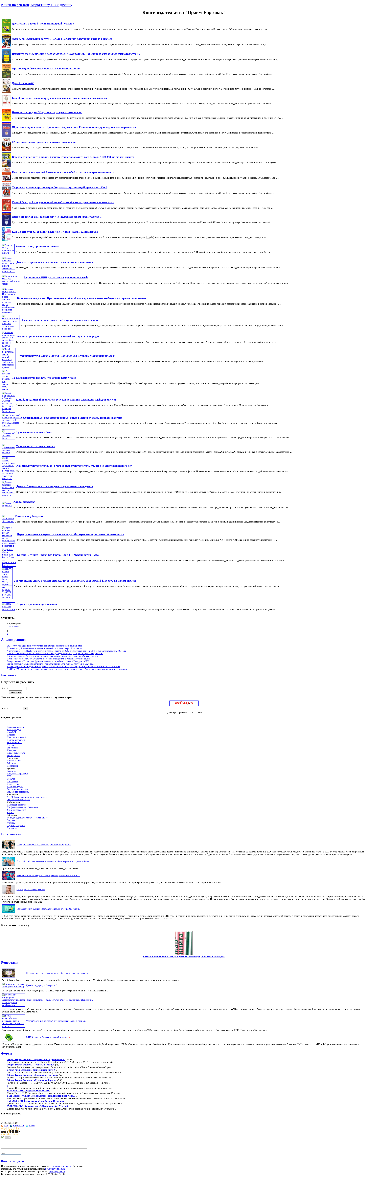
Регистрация (16, 1161)
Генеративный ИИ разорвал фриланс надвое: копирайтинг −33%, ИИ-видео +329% (48, 661)
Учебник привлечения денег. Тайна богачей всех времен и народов (57, 336)
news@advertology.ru (55, 1169)
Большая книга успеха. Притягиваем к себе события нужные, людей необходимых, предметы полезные (81, 298)
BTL (9, 776)
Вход (4, 1161)
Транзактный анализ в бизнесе (35, 432)
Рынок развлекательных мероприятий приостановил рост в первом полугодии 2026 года (50, 664)
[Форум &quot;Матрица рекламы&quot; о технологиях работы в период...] (13, 1026)
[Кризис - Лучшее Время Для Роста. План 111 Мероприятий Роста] (9, 565)
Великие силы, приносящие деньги (37, 246)
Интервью (12, 750)
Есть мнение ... (14, 742)
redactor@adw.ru (57, 1171)
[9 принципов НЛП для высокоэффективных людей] (12, 284)
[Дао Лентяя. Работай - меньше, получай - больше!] (6, 32)
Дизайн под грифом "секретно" (41, 985)
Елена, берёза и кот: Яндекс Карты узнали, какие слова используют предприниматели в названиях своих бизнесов (63, 666)
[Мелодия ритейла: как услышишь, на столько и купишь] (9, 849)
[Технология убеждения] (8, 521)
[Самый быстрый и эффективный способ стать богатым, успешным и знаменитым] (6, 210)
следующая (12, 626)
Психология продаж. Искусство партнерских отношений (47, 112)
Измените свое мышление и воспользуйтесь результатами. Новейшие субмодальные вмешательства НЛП (78, 53)
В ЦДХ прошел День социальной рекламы (47, 1037)
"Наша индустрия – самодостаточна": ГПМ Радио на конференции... (59, 1000)
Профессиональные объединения (23, 807)
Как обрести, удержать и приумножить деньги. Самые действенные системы (60, 98)
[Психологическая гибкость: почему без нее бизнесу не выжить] (9, 977)
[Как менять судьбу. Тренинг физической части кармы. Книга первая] (6, 240)
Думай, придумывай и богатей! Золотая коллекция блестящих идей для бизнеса (62, 38)
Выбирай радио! (15, 786)
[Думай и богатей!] (6, 92)
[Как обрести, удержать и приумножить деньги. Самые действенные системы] (6, 105)
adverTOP (11, 732)
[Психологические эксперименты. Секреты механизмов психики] (11, 329)
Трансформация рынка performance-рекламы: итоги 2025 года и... (48, 909)
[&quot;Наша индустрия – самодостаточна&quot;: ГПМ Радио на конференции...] (13, 1005)
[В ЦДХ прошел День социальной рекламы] (9, 1041)
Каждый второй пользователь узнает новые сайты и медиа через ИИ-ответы (44, 648)
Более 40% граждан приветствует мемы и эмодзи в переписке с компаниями (44, 645)
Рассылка (9, 675)
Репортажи (12, 747)
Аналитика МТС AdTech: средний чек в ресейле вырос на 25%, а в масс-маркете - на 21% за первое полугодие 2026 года (66, 651)
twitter (31, 1125)
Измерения (12, 766)
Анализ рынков (13, 639)
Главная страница (15, 727)
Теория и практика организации (36, 603)
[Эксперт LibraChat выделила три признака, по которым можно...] (9, 880)
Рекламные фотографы (18, 792)
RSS (6, 1125)
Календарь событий (16, 804)
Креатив (11, 779)
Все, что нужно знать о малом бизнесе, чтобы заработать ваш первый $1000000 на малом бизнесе (73, 156)
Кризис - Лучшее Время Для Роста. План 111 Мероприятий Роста (58, 554)
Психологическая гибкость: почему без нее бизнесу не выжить (57, 973)
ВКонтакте (18, 1125)
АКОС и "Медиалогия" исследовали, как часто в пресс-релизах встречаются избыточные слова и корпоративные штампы (67, 669)
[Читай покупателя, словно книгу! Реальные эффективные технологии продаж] (9, 367)
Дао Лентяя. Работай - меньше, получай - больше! (43, 23)
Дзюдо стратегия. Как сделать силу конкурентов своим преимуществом (56, 216)
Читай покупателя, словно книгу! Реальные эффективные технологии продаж (66, 355)
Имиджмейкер (14, 784)
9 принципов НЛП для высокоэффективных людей (56, 277)
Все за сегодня (14, 729)
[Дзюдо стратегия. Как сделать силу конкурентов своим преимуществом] (6, 225)
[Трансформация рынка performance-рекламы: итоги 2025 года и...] (9, 913)
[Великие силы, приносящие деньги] (8, 253)
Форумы (11, 823)
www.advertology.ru (62, 1166)
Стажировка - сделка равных (31, 889)
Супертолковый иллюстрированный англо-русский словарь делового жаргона (72, 417)
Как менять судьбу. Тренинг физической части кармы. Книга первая (55, 231)
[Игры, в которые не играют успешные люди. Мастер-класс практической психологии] (9, 546)
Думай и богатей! (23, 83)
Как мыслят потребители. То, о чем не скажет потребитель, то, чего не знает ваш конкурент (74, 465)
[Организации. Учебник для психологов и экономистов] (6, 77)
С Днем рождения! (16, 825)
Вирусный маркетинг (17, 773)
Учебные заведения (16, 810)
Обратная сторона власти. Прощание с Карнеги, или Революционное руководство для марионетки (74, 127)
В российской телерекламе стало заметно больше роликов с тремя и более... (54, 861)
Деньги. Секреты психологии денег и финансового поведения (54, 262)
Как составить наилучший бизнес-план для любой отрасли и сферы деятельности (63, 172)
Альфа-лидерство (24, 501)
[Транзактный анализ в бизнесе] (9, 438)
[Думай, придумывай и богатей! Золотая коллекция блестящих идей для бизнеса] (6, 47)
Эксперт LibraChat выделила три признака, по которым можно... (48, 875)
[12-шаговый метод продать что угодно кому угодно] (6, 150)
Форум (6, 1053)
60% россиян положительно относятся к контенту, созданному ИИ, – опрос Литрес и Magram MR (55, 653)
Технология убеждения (29, 516)
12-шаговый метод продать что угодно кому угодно (44, 141)
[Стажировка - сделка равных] (9, 894)
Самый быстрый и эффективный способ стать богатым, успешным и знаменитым (63, 202)
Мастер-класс (13, 755)
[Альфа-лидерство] (7, 505)
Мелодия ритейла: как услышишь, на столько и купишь (44, 844)
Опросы (11, 820)
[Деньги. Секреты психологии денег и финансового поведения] (9, 271)
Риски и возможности (17, 789)
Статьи (10, 745)
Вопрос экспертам (16, 740)
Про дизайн (12, 781)
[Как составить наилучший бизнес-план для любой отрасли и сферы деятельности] (6, 181)
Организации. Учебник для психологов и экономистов (46, 68)
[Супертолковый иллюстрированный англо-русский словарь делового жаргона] (12, 425)
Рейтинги (11, 763)
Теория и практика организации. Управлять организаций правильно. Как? (59, 187)
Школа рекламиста (16, 753)
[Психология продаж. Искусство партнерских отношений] (6, 120)
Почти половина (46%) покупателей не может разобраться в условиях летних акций (48, 658)
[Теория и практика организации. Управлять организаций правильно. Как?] (6, 196)
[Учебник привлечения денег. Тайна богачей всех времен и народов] (9, 345)
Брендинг (11, 771)
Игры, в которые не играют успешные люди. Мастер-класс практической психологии (70, 534)
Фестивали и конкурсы (18, 799)
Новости (11, 735)
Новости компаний (16, 737)
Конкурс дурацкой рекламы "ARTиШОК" (27, 817)
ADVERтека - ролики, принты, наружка (27, 797)
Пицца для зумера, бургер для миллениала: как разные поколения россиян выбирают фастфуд (53, 656)
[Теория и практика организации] (8, 609)
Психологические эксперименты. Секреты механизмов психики (60, 319)
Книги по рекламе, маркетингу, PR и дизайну (36, 5)
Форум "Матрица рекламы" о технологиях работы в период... (56, 1021)
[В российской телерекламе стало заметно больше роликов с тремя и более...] (9, 866)
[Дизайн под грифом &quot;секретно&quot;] (13, 986)
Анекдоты (12, 828)
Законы (10, 812)
